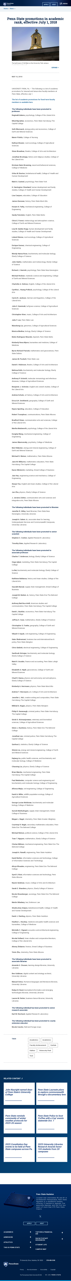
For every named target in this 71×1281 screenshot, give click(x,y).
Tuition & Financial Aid (44, 1233)
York (31, 1056)
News (12, 8)
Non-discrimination (32, 1269)
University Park (45, 1050)
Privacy (22, 1269)
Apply (46, 4)
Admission (8, 1237)
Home (6, 8)
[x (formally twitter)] (40, 1216)
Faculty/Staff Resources (42, 1239)
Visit (54, 4)
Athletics (8, 1242)
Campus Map (41, 1249)
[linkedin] (36, 1216)
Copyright (52, 1269)
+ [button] (30, 1232)
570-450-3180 (51, 1260)
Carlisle (53, 1045)
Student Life (41, 1245)
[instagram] (31, 1216)
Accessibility (43, 1269)
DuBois (32, 1050)
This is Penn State (12, 1247)
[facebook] (26, 1216)
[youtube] (44, 1216)
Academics (34, 1040)
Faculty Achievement (38, 1045)
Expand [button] (54, 67)
